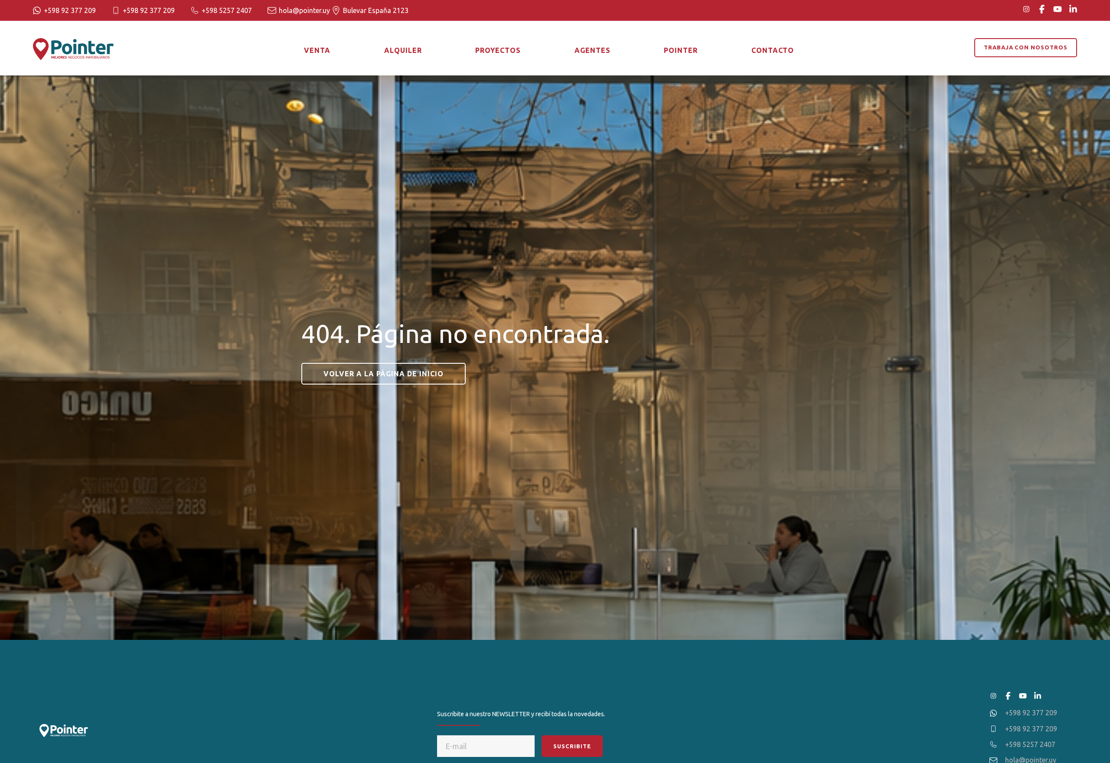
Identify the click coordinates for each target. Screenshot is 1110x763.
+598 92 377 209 (70, 10)
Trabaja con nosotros (1026, 47)
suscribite (572, 746)
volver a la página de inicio (383, 374)
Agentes (592, 50)
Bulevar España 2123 (375, 10)
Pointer (681, 50)
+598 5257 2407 (227, 10)
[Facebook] (1042, 9)
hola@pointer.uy (304, 10)
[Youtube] (1057, 9)
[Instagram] (1026, 9)
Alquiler (403, 50)
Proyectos (498, 50)
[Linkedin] (1073, 9)
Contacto (772, 50)
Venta (317, 50)
